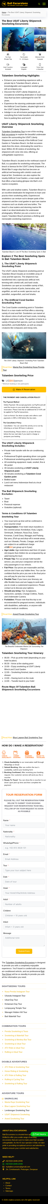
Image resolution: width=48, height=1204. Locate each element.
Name (5, 820)
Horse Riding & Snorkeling (16, 1071)
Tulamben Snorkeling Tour (13, 132)
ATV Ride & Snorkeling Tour (17, 1067)
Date (5, 877)
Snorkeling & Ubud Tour (15, 1044)
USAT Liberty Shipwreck (26, 92)
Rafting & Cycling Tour (14, 1079)
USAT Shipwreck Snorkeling (17, 1114)
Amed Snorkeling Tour (14, 1119)
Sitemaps (9, 1191)
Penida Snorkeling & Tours (16, 1031)
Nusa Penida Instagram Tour (17, 992)
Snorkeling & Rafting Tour (16, 1084)
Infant (5, 922)
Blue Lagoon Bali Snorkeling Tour (27, 738)
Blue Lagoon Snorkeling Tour (17, 1106)
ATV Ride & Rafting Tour (15, 1075)
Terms (7, 1188)
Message (7, 933)
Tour (5, 866)
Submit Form (24, 951)
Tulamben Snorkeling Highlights (21, 75)
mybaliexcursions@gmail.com (18, 1167)
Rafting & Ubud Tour (13, 1052)
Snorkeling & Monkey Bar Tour (18, 1040)
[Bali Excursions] (14, 4)
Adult (5, 899)
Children (7, 911)
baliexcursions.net (16, 1200)
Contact (8, 1185)
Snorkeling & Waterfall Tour (16, 1036)
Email (5, 854)
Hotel (5, 888)
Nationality (8, 832)
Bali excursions (8, 134)
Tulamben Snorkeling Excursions (20, 963)
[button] (39, 4)
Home (4, 12)
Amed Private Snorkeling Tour (26, 614)
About (7, 1183)
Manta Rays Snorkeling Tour (17, 1102)
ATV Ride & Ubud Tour (15, 1048)
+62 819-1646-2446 (14, 1161)
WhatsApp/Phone (11, 843)
